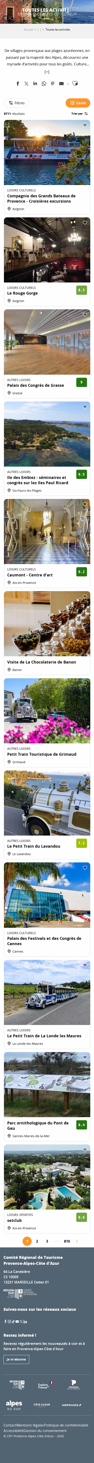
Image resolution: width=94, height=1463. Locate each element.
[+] (47, 71)
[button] (58, 11)
